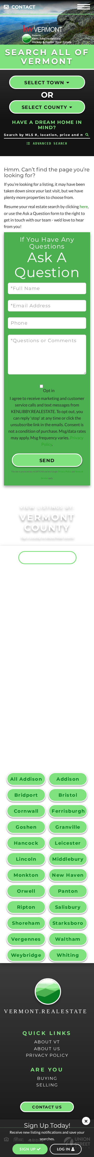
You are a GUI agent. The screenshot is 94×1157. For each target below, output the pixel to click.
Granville (67, 827)
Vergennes (26, 939)
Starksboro (68, 923)
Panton (68, 891)
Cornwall (26, 811)
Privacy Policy (64, 471)
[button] (87, 134)
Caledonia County (51, 594)
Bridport (26, 795)
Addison (67, 779)
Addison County (47, 557)
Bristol (68, 795)
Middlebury (68, 859)
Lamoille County (48, 670)
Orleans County (47, 696)
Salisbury (68, 907)
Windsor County (48, 759)
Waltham (68, 939)
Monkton (26, 875)
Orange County (46, 683)
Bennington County (51, 576)
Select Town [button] (44, 83)
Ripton (26, 907)
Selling (47, 1084)
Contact (23, 7)
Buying (47, 1078)
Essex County (43, 632)
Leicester (68, 843)
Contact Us (47, 1107)
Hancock (26, 843)
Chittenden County (51, 613)
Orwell (26, 891)
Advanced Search (50, 143)
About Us (47, 1048)
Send (47, 460)
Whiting (68, 955)
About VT (47, 1041)
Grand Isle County (51, 657)
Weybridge (26, 955)
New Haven (68, 875)
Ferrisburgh (68, 811)
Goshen (26, 827)
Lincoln (26, 859)
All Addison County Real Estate (26, 781)
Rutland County (48, 709)
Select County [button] (44, 107)
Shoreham (26, 923)
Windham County (48, 746)
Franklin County (48, 644)
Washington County (51, 728)
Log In (64, 1149)
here (84, 206)
